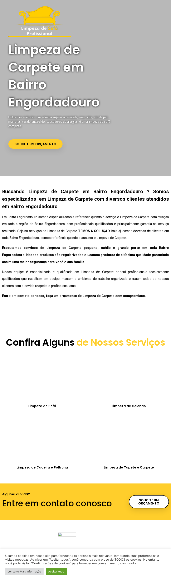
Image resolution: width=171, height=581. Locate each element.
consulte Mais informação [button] (24, 571)
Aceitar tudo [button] (56, 571)
